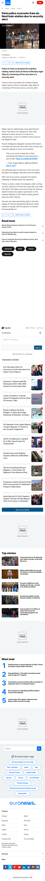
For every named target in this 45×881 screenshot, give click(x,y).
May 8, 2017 (11, 165)
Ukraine (9, 778)
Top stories (9, 553)
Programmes (6, 839)
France (19, 8)
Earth (3, 825)
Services (5, 854)
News (7, 8)
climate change (22, 783)
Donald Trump (14, 772)
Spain (26, 767)
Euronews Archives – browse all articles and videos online (10, 845)
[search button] (39, 748)
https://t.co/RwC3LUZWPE (27, 159)
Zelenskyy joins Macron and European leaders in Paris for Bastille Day (19, 233)
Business (5, 821)
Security (7, 254)
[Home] (2, 8)
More (4, 859)
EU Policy (27, 821)
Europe (4, 816)
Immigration (22, 793)
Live (40, 2)
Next (25, 825)
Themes (5, 811)
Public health (31, 772)
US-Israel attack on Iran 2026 (22, 762)
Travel (26, 830)
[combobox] (22, 748)
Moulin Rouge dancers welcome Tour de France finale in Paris (19, 226)
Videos (26, 834)
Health (4, 830)
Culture (4, 834)
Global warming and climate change (22, 788)
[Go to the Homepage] (7, 2)
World (13, 8)
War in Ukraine (12, 767)
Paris (20, 249)
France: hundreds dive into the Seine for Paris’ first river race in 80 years (20, 240)
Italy (36, 767)
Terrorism (8, 249)
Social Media (34, 778)
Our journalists (29, 839)
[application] (22, 36)
